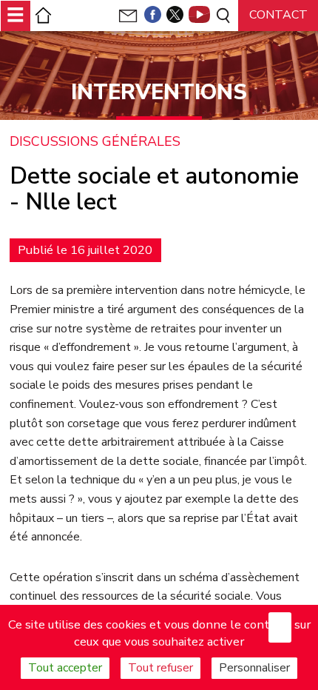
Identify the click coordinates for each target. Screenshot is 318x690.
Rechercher (222, 15)
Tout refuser (160, 668)
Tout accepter (65, 668)
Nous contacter (278, 20)
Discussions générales (95, 142)
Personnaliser (254, 668)
